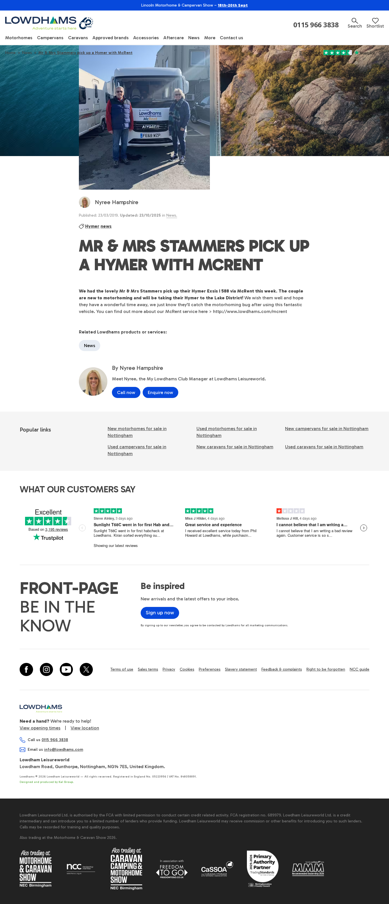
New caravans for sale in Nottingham (234, 446)
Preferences (209, 669)
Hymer (92, 226)
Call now (126, 392)
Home (10, 52)
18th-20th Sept (233, 5)
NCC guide (359, 669)
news (106, 226)
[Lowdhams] (50, 23)
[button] (355, 23)
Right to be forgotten (325, 669)
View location (85, 728)
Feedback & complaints (281, 669)
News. (171, 215)
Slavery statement (241, 669)
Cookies (187, 669)
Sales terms (148, 669)
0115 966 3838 (316, 24)
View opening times (40, 728)
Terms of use (121, 669)
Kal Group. (66, 782)
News (27, 52)
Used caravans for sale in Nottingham (324, 446)
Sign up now (160, 612)
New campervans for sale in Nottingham (326, 428)
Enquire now (160, 392)
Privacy (169, 669)
